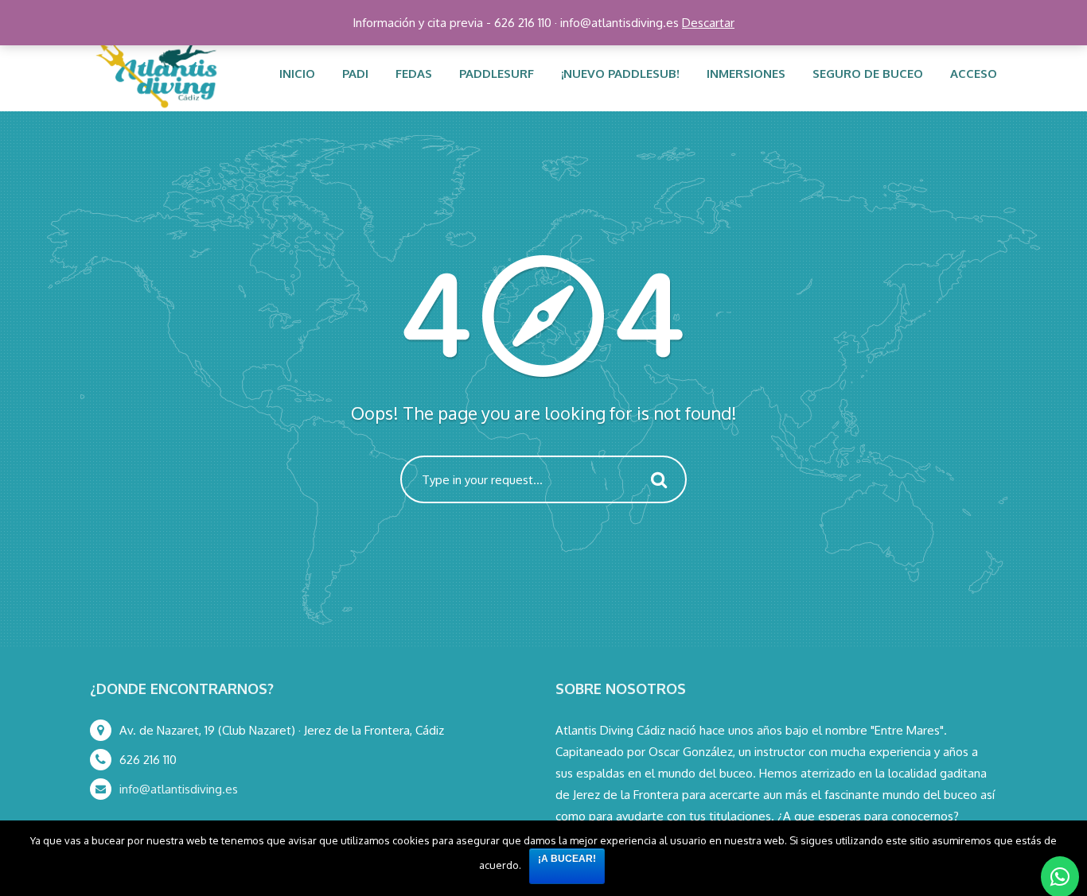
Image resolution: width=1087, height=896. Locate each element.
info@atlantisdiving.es (178, 789)
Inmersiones (746, 73)
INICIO (297, 73)
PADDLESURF (496, 73)
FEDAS (413, 73)
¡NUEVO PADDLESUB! (620, 73)
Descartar (708, 22)
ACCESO (973, 73)
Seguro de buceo (867, 73)
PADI (355, 73)
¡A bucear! (567, 858)
